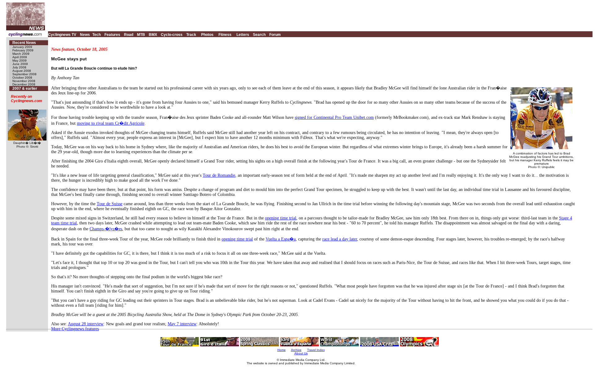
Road (128, 34)
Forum (275, 34)
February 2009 (22, 50)
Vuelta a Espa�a (281, 239)
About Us (301, 353)
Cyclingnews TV (62, 34)
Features (112, 34)
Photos (207, 34)
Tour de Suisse (109, 203)
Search (259, 34)
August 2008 (21, 70)
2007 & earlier (24, 88)
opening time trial (280, 218)
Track (191, 34)
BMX (153, 34)
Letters (242, 34)
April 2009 (19, 57)
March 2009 (20, 53)
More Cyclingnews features (75, 329)
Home (281, 350)
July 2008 (19, 67)
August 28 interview (86, 324)
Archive (296, 350)
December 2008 (23, 84)
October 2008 (22, 77)
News (85, 34)
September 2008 (24, 74)
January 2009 (22, 47)
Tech (96, 34)
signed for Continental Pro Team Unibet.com (334, 117)
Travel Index (316, 350)
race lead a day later (339, 239)
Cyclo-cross (172, 34)
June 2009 (20, 64)
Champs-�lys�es (106, 229)
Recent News (24, 43)
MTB (141, 34)
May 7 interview (182, 324)
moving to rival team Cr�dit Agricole (110, 123)
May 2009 (19, 60)
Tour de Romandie (219, 175)
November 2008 (23, 81)
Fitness (224, 34)
